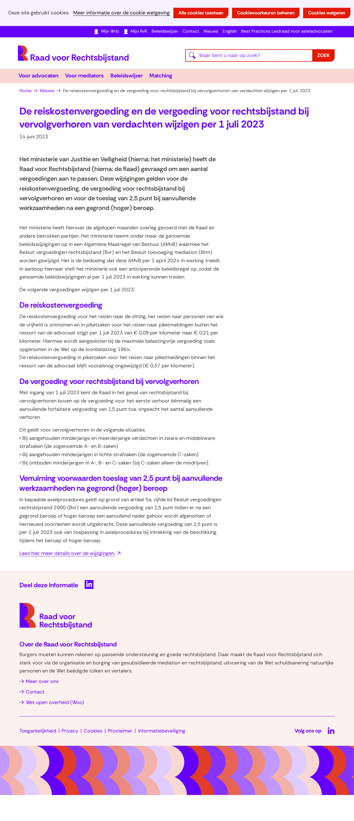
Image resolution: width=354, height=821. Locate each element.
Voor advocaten (38, 75)
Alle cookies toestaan (200, 13)
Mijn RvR (139, 31)
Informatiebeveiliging (161, 731)
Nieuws (211, 31)
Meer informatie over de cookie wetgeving (121, 12)
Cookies (93, 731)
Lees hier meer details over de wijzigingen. (70, 553)
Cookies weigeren (326, 13)
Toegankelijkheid (37, 731)
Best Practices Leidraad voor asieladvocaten (286, 31)
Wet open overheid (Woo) (55, 702)
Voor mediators (84, 75)
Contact (191, 31)
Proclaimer (120, 731)
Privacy (70, 731)
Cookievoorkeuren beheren (266, 13)
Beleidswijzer (165, 31)
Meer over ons (42, 681)
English (230, 31)
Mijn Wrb (110, 31)
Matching (160, 75)
